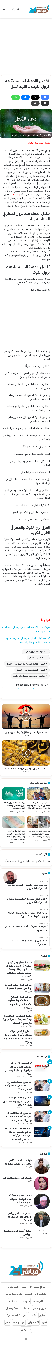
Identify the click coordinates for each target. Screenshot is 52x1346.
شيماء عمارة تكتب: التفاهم (17, 1178)
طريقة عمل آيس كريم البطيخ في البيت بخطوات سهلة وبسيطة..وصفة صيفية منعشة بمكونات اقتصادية (19, 969)
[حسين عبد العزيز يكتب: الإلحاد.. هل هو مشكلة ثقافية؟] (42, 1219)
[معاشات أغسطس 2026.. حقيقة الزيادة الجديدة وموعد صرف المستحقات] (38, 822)
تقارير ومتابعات (14, 1294)
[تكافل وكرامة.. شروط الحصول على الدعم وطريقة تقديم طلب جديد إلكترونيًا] (38, 793)
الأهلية (28, 1294)
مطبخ (42, 1315)
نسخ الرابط (26, 691)
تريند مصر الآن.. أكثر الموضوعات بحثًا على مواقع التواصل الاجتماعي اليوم (18, 1068)
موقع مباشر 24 (37, 1287)
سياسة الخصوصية (16, 1315)
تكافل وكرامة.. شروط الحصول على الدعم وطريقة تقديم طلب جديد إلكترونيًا (38, 805)
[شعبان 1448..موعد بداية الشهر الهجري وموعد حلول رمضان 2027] (42, 1101)
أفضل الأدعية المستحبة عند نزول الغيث (26, 664)
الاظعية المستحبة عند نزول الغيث (29, 676)
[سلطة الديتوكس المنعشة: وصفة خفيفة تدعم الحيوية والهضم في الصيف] (42, 1019)
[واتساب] (15, 97)
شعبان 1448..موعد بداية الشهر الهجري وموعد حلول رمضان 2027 (17, 1101)
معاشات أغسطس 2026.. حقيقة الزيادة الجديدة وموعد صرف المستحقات (39, 834)
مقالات (32, 1315)
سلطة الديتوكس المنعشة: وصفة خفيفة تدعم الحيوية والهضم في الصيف (17, 1019)
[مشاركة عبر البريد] (45, 103)
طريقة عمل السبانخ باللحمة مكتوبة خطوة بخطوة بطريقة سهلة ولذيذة (20, 1002)
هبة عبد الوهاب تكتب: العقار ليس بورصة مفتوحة (18, 1162)
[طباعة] (35, 103)
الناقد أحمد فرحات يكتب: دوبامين (18, 1232)
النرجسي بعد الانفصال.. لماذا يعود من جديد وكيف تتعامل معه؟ (18, 1085)
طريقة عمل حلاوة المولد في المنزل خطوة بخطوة (18, 986)
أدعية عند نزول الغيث (35, 651)
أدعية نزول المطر (37, 657)
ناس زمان (38, 1301)
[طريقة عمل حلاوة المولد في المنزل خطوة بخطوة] (42, 988)
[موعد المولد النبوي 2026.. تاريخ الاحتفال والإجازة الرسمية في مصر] (13, 793)
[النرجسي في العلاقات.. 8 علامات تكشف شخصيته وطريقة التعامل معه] (42, 1116)
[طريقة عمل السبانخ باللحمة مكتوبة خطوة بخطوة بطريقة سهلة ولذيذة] (42, 1000)
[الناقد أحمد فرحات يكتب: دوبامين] (42, 1237)
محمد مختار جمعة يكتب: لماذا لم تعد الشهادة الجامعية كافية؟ (18, 1198)
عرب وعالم (13, 1287)
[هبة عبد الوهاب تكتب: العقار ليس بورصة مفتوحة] (42, 1166)
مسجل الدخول (26, 861)
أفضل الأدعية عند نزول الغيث (31, 670)
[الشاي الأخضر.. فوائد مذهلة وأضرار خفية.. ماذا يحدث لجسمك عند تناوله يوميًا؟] (42, 1032)
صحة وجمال (12, 1308)
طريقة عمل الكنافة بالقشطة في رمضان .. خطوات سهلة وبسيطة (26, 629)
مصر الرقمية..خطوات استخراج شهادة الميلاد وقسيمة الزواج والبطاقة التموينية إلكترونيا (15, 835)
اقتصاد (26, 1308)
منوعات (26, 1301)
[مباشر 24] (39, 9)
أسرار (44, 1322)
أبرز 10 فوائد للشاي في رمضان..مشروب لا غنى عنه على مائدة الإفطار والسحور (28, 640)
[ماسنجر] (25, 97)
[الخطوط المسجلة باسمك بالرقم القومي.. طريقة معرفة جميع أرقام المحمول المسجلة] (42, 1132)
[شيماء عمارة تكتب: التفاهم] (42, 1184)
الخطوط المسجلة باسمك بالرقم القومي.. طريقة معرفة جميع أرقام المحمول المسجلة (18, 1134)
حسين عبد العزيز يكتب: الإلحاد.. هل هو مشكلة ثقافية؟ (19, 1216)
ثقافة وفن (40, 1294)
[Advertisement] (26, 46)
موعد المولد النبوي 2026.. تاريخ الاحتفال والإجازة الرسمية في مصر (14, 805)
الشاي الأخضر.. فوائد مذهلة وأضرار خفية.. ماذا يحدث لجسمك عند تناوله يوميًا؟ (18, 1036)
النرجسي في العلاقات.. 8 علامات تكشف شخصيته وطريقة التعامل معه (19, 1116)
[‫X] (35, 97)
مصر (24, 1287)
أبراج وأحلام (39, 1308)
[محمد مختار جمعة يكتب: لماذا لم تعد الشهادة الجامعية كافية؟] (42, 1201)
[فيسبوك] (45, 97)
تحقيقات (13, 1301)
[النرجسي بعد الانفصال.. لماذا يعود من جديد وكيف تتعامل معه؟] (42, 1085)
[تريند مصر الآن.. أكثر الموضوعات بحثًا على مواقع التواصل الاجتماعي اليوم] (42, 1066)
